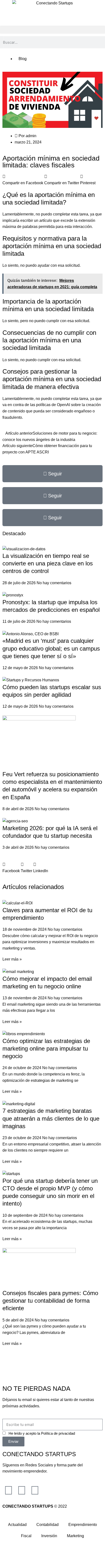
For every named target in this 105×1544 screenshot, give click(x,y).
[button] (52, 30)
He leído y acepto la (42, 1433)
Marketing (75, 1536)
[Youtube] (35, 1490)
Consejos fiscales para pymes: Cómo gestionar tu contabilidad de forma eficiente (50, 1300)
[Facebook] (22, 1490)
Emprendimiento (82, 1525)
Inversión (49, 1536)
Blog (23, 59)
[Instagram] (8, 1490)
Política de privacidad (58, 1433)
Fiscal (26, 1536)
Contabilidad (47, 1525)
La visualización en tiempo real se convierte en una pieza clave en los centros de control (47, 563)
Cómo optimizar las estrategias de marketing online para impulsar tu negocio (46, 1048)
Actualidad (17, 1525)
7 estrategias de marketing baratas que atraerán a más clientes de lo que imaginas (50, 1118)
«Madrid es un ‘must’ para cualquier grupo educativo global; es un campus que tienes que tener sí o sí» (51, 648)
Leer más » (12, 959)
